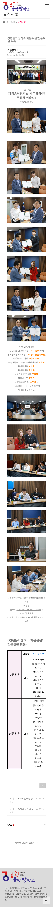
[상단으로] (46, 900)
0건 (13, 52)
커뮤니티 (11, 21)
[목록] (42, 785)
